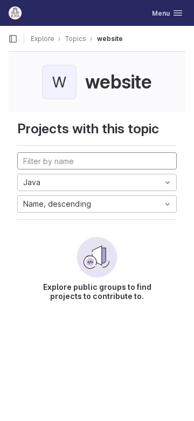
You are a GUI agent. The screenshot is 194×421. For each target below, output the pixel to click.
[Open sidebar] (13, 38)
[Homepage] (15, 13)
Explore (42, 39)
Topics (75, 39)
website (110, 39)
